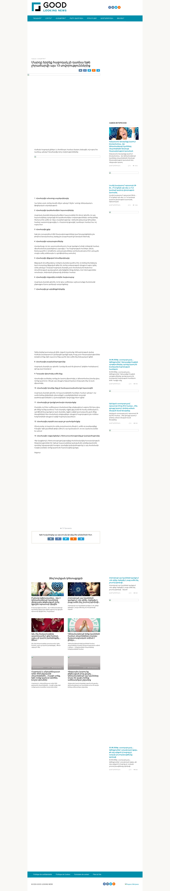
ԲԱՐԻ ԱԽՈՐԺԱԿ (76, 18)
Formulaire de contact (81, 874)
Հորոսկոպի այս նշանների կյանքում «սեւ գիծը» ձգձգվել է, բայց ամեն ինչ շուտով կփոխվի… (84, 600)
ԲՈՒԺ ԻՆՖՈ (92, 18)
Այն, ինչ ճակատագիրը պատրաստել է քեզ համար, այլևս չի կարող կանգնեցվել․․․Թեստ (46, 637)
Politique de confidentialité (42, 874)
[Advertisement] (85, 38)
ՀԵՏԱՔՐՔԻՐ (61, 18)
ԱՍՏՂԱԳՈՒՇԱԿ (107, 18)
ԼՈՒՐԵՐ (48, 18)
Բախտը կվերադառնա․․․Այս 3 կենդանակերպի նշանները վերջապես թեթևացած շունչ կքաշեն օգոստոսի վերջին (46, 601)
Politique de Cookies (63, 874)
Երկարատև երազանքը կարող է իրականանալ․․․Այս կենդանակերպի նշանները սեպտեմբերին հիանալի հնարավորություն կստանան (122, 146)
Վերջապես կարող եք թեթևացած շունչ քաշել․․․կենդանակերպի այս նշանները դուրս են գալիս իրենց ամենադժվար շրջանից (83, 676)
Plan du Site (97, 874)
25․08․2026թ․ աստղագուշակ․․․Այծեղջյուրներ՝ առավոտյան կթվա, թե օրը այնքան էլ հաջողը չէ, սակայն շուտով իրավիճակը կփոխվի (123, 752)
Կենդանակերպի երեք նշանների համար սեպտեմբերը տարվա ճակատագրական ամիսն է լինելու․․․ (84, 637)
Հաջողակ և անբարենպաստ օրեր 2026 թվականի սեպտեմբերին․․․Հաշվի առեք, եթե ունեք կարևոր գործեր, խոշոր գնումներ (45, 676)
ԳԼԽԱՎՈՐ (37, 18)
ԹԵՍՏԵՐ (120, 18)
